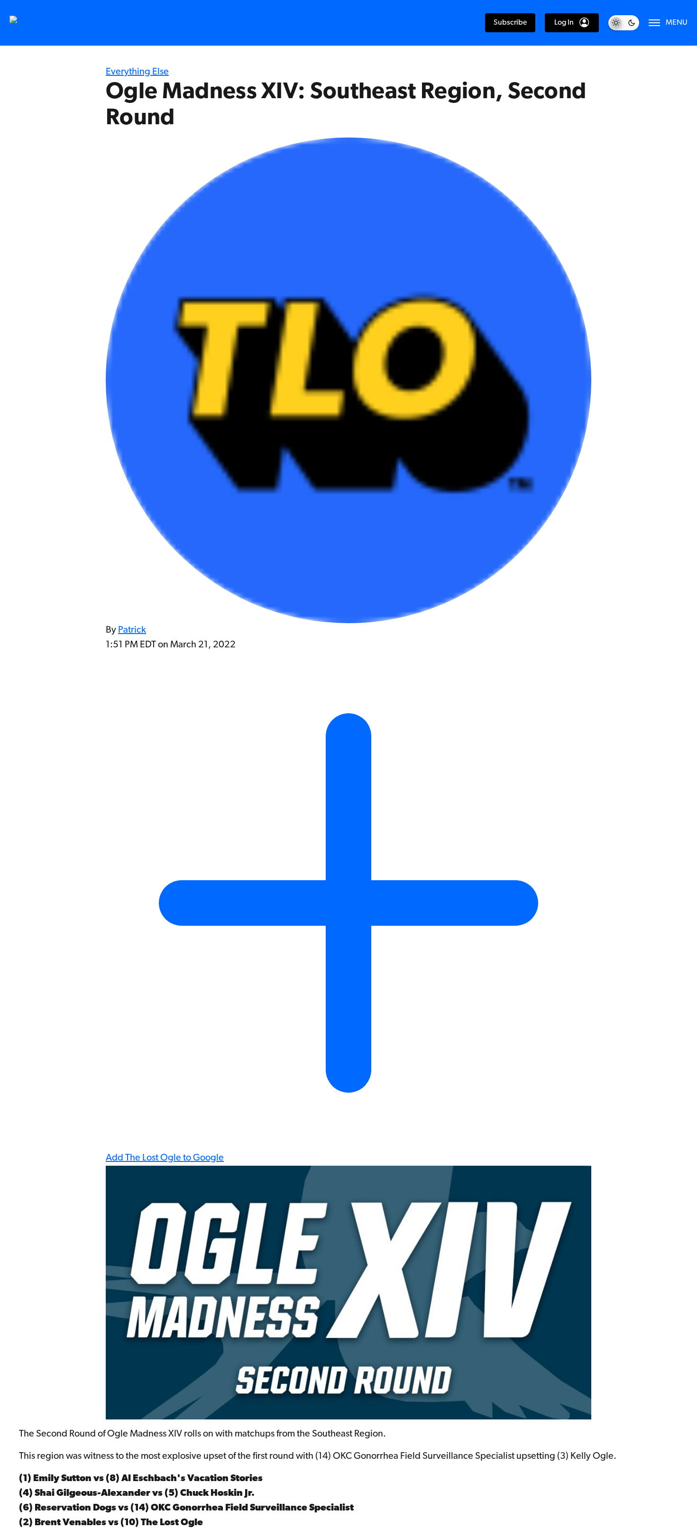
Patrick (132, 630)
